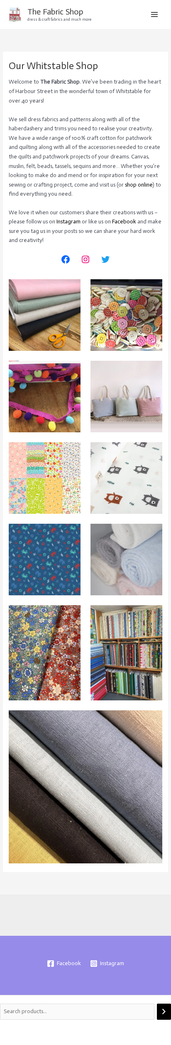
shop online (138, 184)
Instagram (68, 221)
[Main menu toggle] (155, 14)
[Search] (164, 1012)
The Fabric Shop (55, 12)
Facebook (124, 221)
